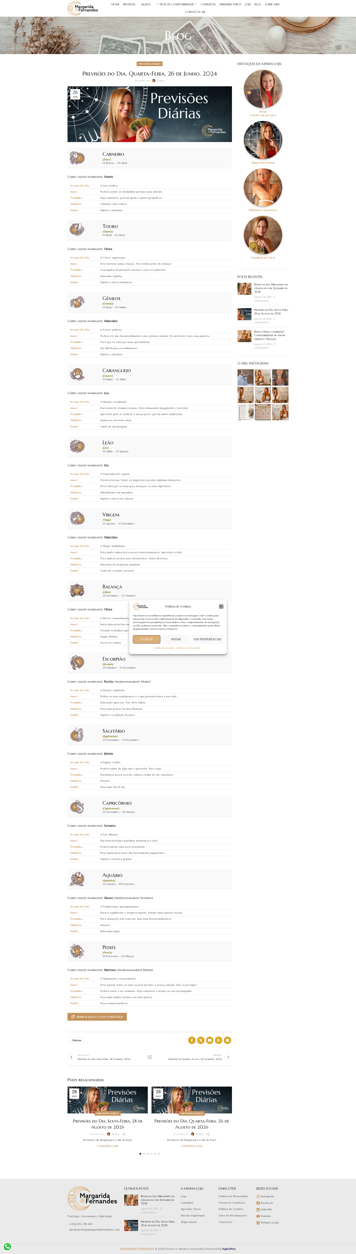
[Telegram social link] (227, 1040)
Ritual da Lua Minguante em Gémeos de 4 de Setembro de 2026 (271, 288)
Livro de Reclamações (233, 1215)
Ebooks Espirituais (193, 1215)
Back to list (149, 1057)
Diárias (76, 1040)
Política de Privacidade (188, 647)
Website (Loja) (269, 1222)
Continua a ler (107, 1146)
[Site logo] (83, 8)
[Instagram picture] (246, 377)
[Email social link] (209, 1040)
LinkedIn (266, 1209)
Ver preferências (207, 639)
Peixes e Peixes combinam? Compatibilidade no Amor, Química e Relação (269, 335)
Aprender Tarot (191, 1209)
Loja (183, 1196)
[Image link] (93, 1198)
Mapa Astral (188, 1222)
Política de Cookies (164, 647)
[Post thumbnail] (244, 292)
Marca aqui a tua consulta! (100, 1017)
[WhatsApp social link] (218, 1040)
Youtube (265, 1216)
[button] (221, 606)
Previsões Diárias (150, 63)
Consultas (187, 1202)
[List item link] (93, 1224)
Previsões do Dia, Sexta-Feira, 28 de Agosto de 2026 (271, 311)
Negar (176, 639)
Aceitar (147, 639)
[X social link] (201, 1040)
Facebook (266, 1203)
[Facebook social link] (192, 1040)
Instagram (267, 1196)
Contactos (225, 1222)
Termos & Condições (232, 1202)
